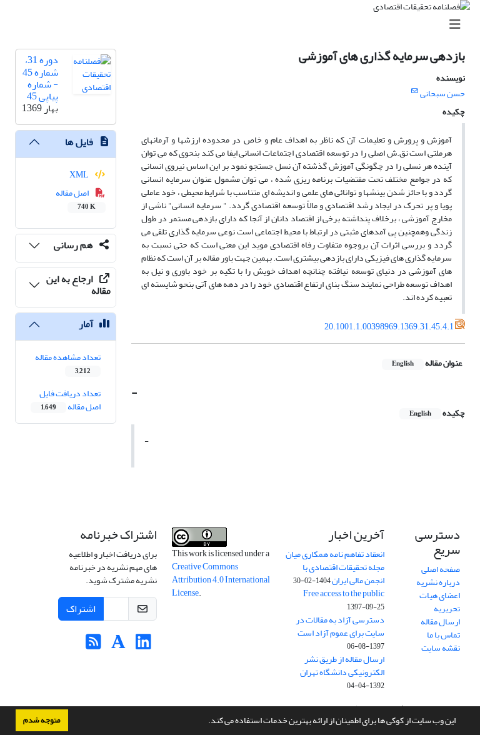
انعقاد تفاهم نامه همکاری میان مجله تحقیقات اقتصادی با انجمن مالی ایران (335, 567)
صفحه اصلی (440, 569)
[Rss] (93, 645)
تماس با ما (443, 634)
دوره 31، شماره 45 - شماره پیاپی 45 (40, 78)
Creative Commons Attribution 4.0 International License (221, 579)
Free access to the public (343, 593)
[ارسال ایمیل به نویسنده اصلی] (415, 91)
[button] (205, 722)
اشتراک (81, 608)
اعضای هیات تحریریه (439, 602)
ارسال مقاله (440, 621)
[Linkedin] (143, 645)
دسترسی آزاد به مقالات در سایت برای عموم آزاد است (340, 626)
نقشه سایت (440, 647)
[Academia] (118, 645)
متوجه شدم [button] (42, 720)
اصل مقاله (76, 198)
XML (79, 174)
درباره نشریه (438, 582)
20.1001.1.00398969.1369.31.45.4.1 (389, 326)
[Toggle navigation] (244, 25)
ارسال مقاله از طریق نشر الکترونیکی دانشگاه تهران (342, 666)
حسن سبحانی (442, 93)
